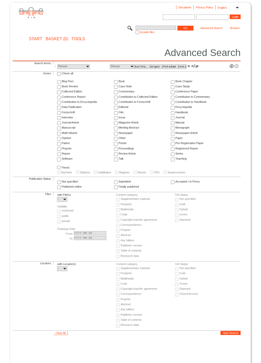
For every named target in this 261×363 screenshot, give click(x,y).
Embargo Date (66, 228)
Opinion (66, 137)
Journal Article (70, 122)
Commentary (127, 91)
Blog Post (67, 81)
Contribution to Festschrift (134, 101)
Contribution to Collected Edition (138, 96)
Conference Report (73, 96)
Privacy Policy (204, 7)
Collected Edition (72, 91)
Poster (123, 143)
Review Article (127, 153)
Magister (124, 172)
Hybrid (183, 209)
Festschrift (68, 112)
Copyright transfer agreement (139, 219)
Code (124, 214)
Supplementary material (135, 198)
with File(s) (64, 194)
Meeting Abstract (129, 127)
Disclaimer (184, 7)
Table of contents (131, 250)
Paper (179, 137)
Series (179, 153)
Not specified (70, 181)
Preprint (66, 148)
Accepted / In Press (187, 181)
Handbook (181, 112)
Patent (66, 143)
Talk (121, 158)
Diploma (85, 172)
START (35, 39)
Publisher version (131, 245)
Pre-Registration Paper (189, 143)
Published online (72, 186)
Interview (67, 117)
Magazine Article (129, 122)
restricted (67, 210)
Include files (147, 32)
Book (122, 81)
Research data (130, 255)
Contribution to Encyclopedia (79, 101)
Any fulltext (127, 240)
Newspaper (126, 132)
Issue (122, 117)
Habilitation (104, 172)
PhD (157, 172)
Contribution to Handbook (191, 101)
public (65, 215)
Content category (127, 194)
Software (67, 158)
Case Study (182, 86)
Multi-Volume (69, 132)
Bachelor (66, 172)
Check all (67, 73)
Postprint (126, 204)
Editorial (123, 106)
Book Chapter (183, 81)
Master (142, 172)
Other (122, 137)
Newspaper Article (186, 132)
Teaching (181, 158)
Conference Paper (186, 91)
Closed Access (188, 293)
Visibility (62, 206)
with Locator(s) (66, 264)
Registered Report (186, 148)
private (66, 220)
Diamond (184, 219)
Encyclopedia (183, 106)
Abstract (126, 234)
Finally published (129, 186)
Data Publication (72, 106)
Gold (182, 204)
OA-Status (181, 194)
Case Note (125, 86)
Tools (78, 39)
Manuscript (68, 127)
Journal (180, 117)
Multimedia (127, 209)
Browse (235, 28)
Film (121, 112)
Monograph (182, 127)
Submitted (125, 181)
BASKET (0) (57, 39)
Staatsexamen (176, 172)
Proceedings (126, 148)
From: (69, 233)
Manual (179, 122)
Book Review (70, 86)
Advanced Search (211, 28)
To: (71, 238)
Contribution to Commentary (192, 96)
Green (183, 214)
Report (66, 153)
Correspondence (131, 224)
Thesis (65, 167)
